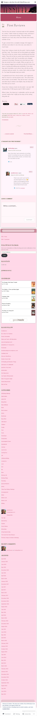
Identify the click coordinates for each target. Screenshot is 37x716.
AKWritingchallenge (5, 393)
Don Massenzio (5, 373)
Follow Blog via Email (9, 245)
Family (2, 427)
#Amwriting (3, 529)
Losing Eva (3, 461)
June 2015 (3, 632)
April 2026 (3, 558)
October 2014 (4, 649)
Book (2, 407)
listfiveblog (11, 148)
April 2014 (3, 663)
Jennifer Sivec (6, 270)
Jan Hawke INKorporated (7, 375)
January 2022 (4, 561)
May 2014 (3, 660)
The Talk (3, 517)
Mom (2, 472)
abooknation (4, 370)
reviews (28, 115)
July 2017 (3, 587)
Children (3, 424)
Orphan (3, 523)
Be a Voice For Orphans (6, 333)
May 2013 (3, 694)
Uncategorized (4, 492)
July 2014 (3, 654)
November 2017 (5, 584)
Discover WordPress (6, 356)
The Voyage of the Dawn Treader (9, 282)
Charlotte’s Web (5, 296)
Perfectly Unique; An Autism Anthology (10, 537)
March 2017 (4, 592)
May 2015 (3, 634)
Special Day (4, 520)
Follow (4, 255)
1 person (22, 188)
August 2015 (4, 626)
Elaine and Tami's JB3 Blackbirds (9, 339)
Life (2, 455)
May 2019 (3, 567)
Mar (3, 25)
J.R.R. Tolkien (6, 291)
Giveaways (4, 435)
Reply (31, 147)
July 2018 (3, 572)
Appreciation (4, 396)
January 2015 (4, 646)
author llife (9, 115)
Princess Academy (6, 303)
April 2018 (3, 575)
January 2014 (4, 671)
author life (25, 113)
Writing (2, 503)
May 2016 (3, 612)
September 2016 (5, 603)
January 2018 (4, 581)
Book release (4, 410)
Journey (3, 447)
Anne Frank (5, 312)
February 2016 (4, 620)
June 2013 (3, 691)
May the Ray (4, 384)
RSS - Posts (4, 236)
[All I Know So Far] (15, 8)
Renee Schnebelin (5, 336)
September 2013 (5, 682)
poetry (2, 486)
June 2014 (3, 657)
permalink (11, 117)
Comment (29, 219)
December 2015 (5, 623)
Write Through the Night (6, 378)
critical (17, 115)
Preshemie (3, 347)
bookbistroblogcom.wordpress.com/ (9, 350)
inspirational (4, 444)
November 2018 (5, 570)
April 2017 (3, 589)
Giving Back (4, 438)
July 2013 (3, 688)
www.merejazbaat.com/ (6, 342)
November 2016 (5, 601)
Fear (2, 430)
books (14, 115)
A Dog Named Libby (5, 532)
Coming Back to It (11, 512)
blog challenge (4, 404)
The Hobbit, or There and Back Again (10, 289)
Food (2, 432)
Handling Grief (4, 353)
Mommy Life (4, 475)
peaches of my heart (6, 367)
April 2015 (3, 637)
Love (2, 464)
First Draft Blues (28, 133)
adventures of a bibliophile (7, 364)
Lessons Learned (9, 133)
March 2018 (4, 578)
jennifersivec (14, 173)
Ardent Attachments (5, 381)
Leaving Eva (4, 452)
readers (24, 115)
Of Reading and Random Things (8, 361)
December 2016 (5, 598)
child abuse (4, 421)
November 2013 (5, 677)
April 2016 (3, 615)
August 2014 (4, 651)
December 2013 (5, 674)
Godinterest (4, 330)
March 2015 (4, 640)
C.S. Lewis (5, 284)
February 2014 (4, 668)
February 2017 (4, 595)
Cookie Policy (6, 708)
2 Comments (5, 119)
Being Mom (3, 402)
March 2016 (4, 618)
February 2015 (4, 643)
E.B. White (5, 298)
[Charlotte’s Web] (33, 300)
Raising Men (10, 515)
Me (2, 469)
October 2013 (4, 680)
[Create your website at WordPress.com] (18, 2)
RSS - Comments (5, 239)
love (20, 115)
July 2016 (3, 609)
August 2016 (4, 606)
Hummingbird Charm (6, 441)
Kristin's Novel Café (5, 359)
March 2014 (4, 665)
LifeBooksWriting (5, 458)
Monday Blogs (4, 478)
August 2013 (4, 685)
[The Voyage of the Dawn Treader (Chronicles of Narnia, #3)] (33, 286)
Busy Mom (3, 418)
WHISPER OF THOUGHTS (7, 344)
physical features (5, 483)
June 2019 (3, 564)
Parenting (3, 480)
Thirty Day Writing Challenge (7, 489)
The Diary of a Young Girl (7, 310)
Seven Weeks (4, 526)
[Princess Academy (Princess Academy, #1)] (33, 308)
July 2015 (3, 629)
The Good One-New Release (8, 534)
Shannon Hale (6, 305)
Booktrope (3, 416)
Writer (2, 495)
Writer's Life (30, 113)
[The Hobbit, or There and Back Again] (33, 294)
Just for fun (4, 449)
